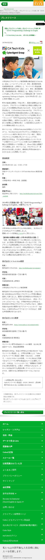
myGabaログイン (10, 536)
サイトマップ (8, 481)
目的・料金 (7, 435)
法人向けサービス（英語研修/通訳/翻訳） (20, 525)
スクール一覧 (8, 458)
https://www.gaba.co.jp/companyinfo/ (26, 325)
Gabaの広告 (8, 452)
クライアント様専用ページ (14, 514)
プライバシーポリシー (12, 476)
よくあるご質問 (9, 470)
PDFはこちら (35, 42)
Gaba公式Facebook (10, 541)
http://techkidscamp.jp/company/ (30, 268)
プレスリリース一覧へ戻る (14, 412)
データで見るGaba (11, 441)
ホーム (6, 424)
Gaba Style (7, 530)
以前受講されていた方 (12, 463)
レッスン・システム (11, 430)
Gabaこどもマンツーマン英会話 (16, 520)
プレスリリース (9, 9)
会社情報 (6, 487)
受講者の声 (7, 446)
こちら (20, 233)
